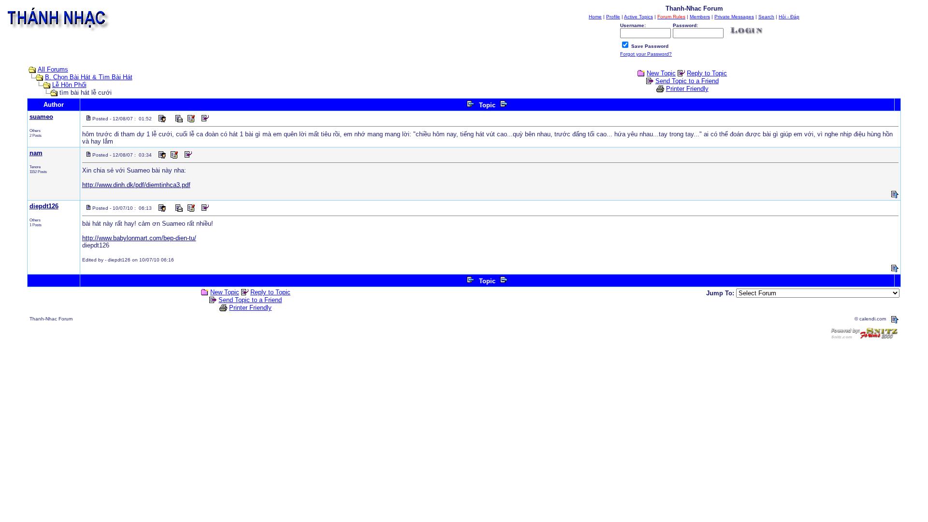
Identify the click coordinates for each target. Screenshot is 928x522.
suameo (41, 116)
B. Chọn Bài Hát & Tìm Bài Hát (88, 77)
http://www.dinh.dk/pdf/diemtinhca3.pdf (136, 184)
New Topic (661, 73)
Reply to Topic (707, 73)
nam (36, 153)
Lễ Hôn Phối (69, 84)
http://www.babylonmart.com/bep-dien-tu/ (139, 238)
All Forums (53, 69)
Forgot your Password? (646, 54)
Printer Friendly (687, 88)
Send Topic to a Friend (687, 81)
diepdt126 (43, 206)
